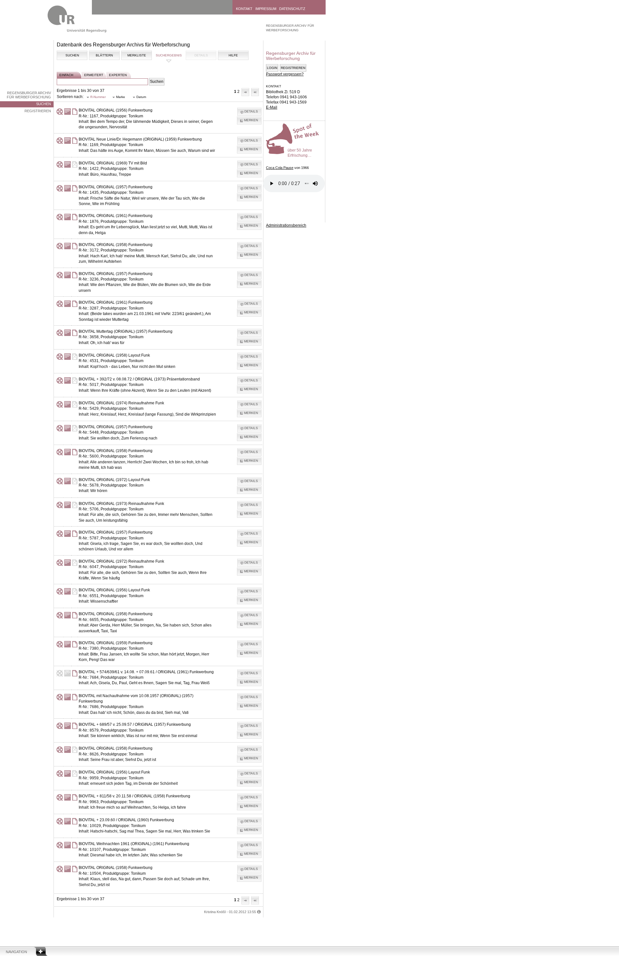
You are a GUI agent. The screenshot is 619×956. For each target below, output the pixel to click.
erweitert (93, 75)
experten (118, 75)
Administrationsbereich (286, 225)
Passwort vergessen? (285, 74)
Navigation (16, 952)
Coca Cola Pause (279, 168)
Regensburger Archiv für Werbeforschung (29, 95)
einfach (66, 75)
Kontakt (244, 9)
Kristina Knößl (215, 912)
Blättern (104, 55)
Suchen (43, 104)
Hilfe (233, 55)
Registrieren (38, 111)
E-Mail (271, 107)
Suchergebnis (169, 55)
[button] (245, 92)
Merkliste (136, 55)
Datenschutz (292, 9)
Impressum (265, 9)
